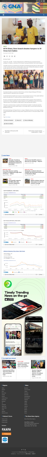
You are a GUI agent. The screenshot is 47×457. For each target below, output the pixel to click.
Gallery (25, 401)
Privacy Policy (4, 422)
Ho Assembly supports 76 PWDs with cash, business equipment (15, 182)
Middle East (5, 169)
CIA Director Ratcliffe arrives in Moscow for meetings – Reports (33, 160)
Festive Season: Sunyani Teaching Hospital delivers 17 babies (35, 131)
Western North (5, 413)
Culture (25, 391)
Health (5, 46)
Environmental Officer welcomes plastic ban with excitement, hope (9, 372)
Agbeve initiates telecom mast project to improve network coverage (37, 182)
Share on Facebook (9, 120)
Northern (3, 401)
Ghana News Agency (23, 452)
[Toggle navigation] (3, 14)
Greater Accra (4, 398)
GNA (12, 53)
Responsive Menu (44, 1)
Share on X (19, 120)
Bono (3, 391)
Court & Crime (20, 361)
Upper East (4, 406)
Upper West (4, 408)
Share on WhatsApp (29, 120)
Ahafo (3, 388)
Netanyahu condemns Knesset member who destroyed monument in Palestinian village (34, 172)
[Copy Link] (15, 56)
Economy (26, 393)
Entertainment (27, 396)
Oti (2, 403)
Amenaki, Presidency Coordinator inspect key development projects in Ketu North (15, 162)
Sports (25, 409)
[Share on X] (7, 56)
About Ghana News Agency (29, 418)
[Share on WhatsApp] (10, 56)
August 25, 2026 (12, 165)
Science (4, 367)
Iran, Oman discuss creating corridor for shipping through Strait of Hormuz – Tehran (12, 172)
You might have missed (9, 358)
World (26, 158)
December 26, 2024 (7, 53)
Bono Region (8, 117)
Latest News (6, 155)
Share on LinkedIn (9, 123)
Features (26, 399)
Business (26, 388)
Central (3, 394)
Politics (25, 404)
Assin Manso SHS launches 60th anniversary (11, 131)
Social (10, 158)
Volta (3, 409)
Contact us (13, 453)
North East (4, 399)
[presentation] (42, 358)
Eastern (3, 396)
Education (26, 394)
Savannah (4, 404)
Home (25, 413)
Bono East (4, 393)
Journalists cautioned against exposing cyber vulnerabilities (23, 364)
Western (3, 411)
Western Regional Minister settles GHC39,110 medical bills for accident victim (37, 373)
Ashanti (3, 389)
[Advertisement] (23, 145)
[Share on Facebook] (4, 56)
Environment (26, 398)
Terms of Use (4, 418)
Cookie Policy (4, 420)
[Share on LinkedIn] (12, 56)
